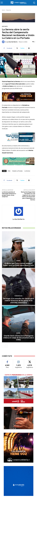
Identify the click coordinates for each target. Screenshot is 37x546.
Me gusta (7, 361)
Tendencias (18, 295)
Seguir (18, 361)
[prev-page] (3, 346)
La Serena (27, 171)
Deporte (8, 10)
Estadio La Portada (17, 171)
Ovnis (18, 260)
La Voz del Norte (12, 42)
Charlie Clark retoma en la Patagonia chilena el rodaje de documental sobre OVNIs (18, 338)
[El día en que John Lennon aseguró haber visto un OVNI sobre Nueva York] (18, 249)
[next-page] (6, 346)
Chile (9, 171)
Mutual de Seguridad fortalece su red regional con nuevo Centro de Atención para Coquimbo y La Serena (28, 196)
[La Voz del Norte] (3, 42)
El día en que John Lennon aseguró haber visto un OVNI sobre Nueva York (18, 264)
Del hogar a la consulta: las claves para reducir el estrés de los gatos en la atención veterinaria (18, 300)
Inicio (3, 10)
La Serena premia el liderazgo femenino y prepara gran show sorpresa (9, 194)
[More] (29, 48)
